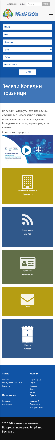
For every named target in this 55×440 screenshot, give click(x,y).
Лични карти (35, 404)
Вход (22, 4)
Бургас (32, 389)
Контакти (6, 386)
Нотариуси (6, 401)
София (32, 383)
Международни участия (12, 383)
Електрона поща (36, 408)
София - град (35, 380)
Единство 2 (34, 401)
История (5, 380)
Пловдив (33, 386)
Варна (32, 392)
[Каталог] (21, 13)
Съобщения (7, 404)
